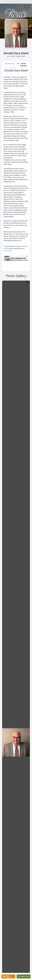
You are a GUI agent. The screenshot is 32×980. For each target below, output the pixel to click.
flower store (8, 251)
